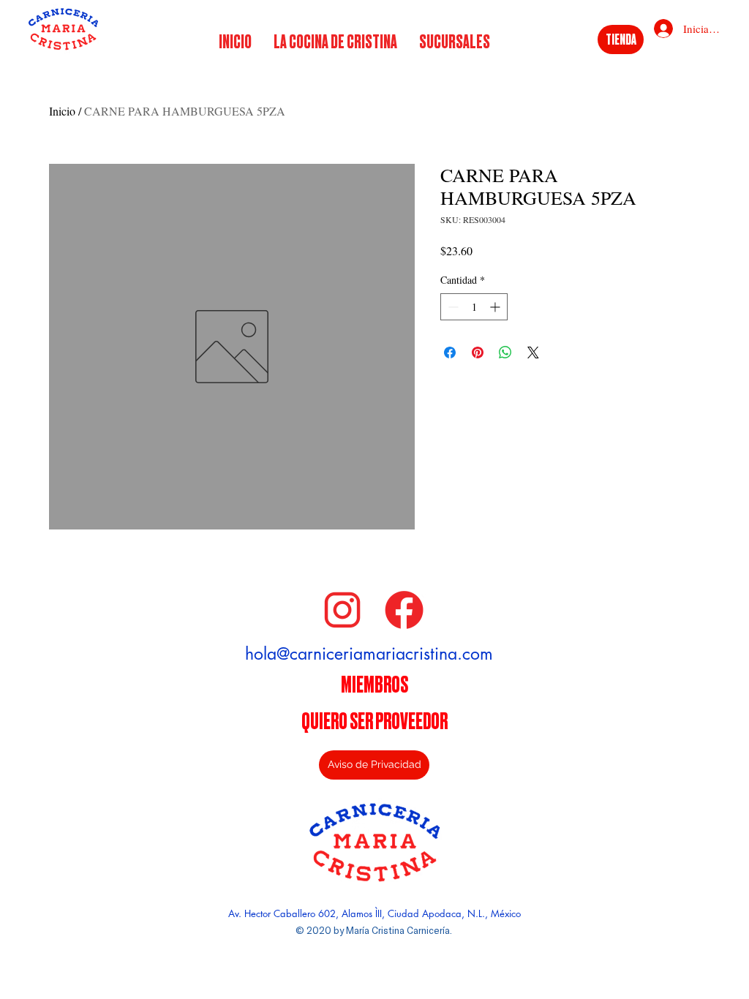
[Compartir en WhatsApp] (505, 352)
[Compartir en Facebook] (450, 352)
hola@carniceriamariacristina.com (369, 654)
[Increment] (496, 307)
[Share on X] (533, 352)
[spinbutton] (474, 307)
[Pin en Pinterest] (477, 352)
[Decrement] (452, 307)
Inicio (62, 110)
